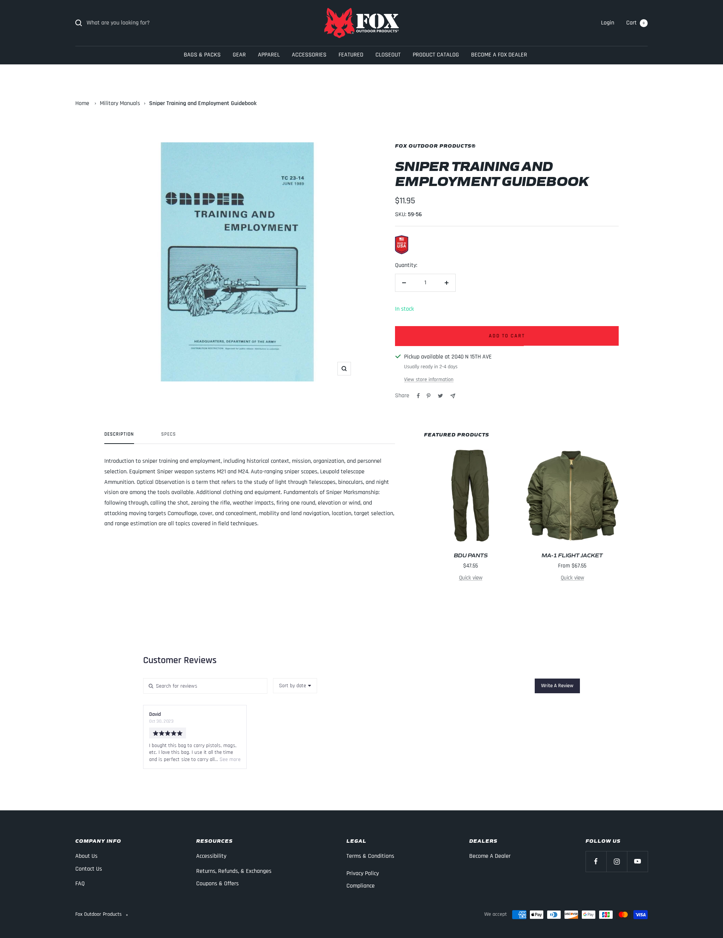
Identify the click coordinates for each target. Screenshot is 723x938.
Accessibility (211, 856)
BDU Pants (471, 555)
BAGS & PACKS (202, 55)
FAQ (80, 884)
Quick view (470, 577)
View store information (428, 379)
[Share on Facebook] (418, 395)
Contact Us (88, 869)
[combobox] (295, 685)
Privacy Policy (362, 873)
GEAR (239, 55)
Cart (635, 23)
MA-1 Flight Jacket (572, 555)
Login (607, 23)
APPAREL (269, 55)
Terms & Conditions (370, 856)
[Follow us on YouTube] (637, 861)
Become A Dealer (490, 856)
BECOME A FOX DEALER (499, 55)
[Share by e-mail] (452, 396)
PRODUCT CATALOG (436, 55)
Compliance (360, 886)
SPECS (168, 434)
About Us (86, 856)
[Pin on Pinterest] (428, 395)
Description (119, 434)
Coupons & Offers (217, 884)
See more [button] (229, 759)
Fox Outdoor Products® (435, 145)
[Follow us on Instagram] (616, 861)
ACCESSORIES (309, 55)
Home (82, 103)
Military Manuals (120, 103)
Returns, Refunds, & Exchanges (234, 871)
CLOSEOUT (388, 55)
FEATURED (351, 55)
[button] (557, 686)
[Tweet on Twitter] (440, 395)
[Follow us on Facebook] (596, 861)
